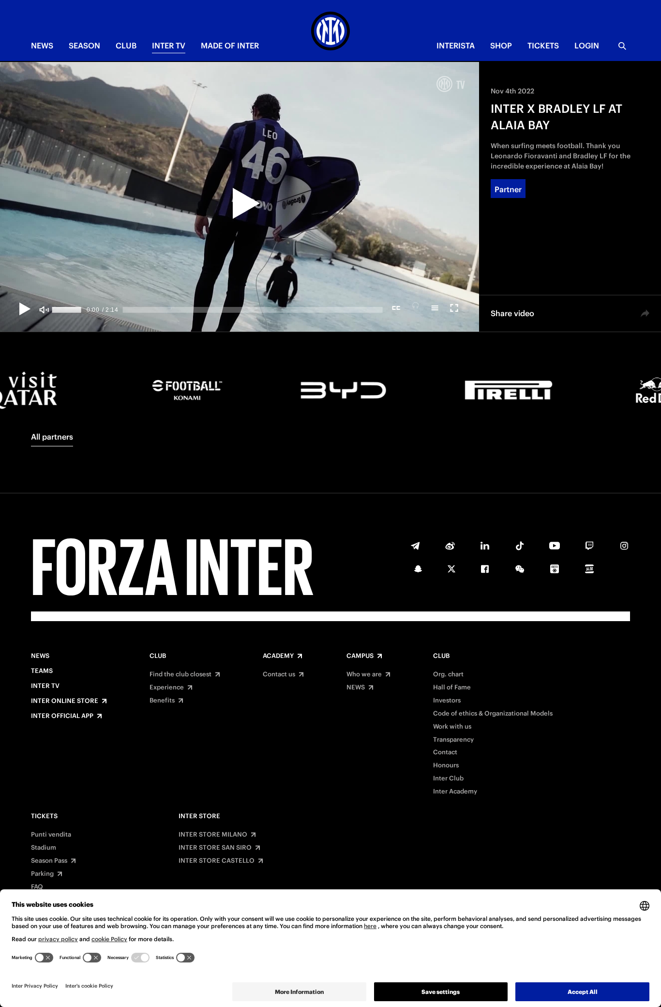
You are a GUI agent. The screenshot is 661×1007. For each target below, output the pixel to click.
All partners (52, 437)
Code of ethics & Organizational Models (493, 713)
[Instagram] (624, 545)
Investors (447, 700)
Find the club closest (180, 674)
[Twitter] (451, 569)
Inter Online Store (64, 701)
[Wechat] (520, 569)
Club (158, 656)
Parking (42, 874)
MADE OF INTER (230, 45)
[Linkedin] (485, 545)
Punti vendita (51, 835)
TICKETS (543, 45)
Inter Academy (455, 791)
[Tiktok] (520, 545)
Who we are (364, 674)
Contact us (279, 674)
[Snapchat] (418, 569)
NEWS (42, 45)
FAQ (37, 887)
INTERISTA (455, 45)
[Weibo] (450, 545)
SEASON (84, 45)
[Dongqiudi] (554, 569)
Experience (167, 687)
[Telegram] (415, 545)
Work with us (452, 727)
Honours (446, 765)
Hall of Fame (452, 687)
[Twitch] (589, 545)
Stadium (43, 848)
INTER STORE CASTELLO (217, 861)
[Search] (622, 46)
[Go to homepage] (330, 32)
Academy (278, 656)
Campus (360, 656)
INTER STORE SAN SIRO (215, 848)
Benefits (162, 700)
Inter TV (168, 45)
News (40, 656)
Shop (501, 45)
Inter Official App (62, 716)
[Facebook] (485, 569)
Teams (42, 671)
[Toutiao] (589, 569)
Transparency (453, 740)
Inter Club (448, 778)
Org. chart (448, 674)
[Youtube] (554, 545)
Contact (445, 752)
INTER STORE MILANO (213, 835)
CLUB (126, 45)
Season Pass (49, 861)
